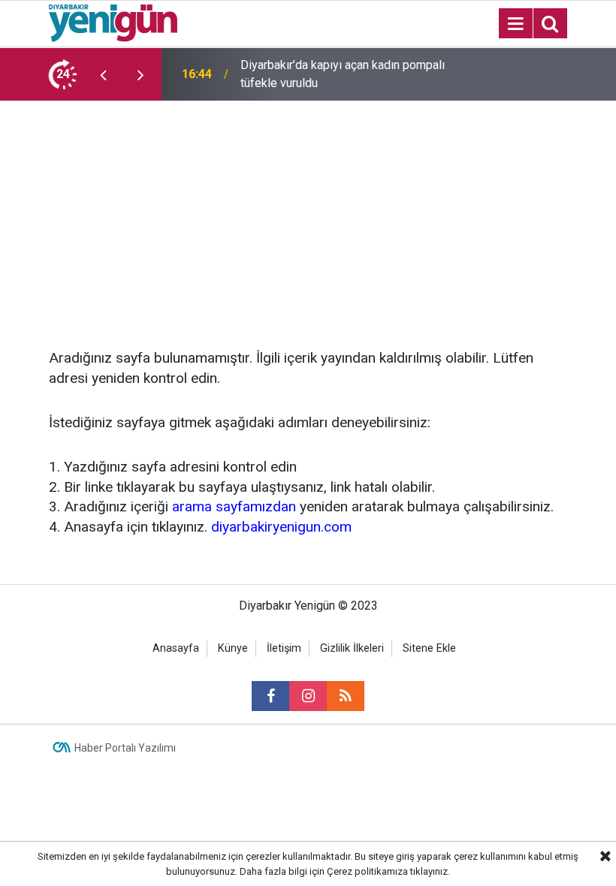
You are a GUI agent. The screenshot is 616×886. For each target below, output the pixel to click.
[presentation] (103, 74)
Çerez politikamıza (367, 871)
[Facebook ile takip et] (270, 696)
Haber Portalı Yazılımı (125, 748)
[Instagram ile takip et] (308, 696)
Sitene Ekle (429, 648)
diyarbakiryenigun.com (281, 526)
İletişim (284, 648)
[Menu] (515, 24)
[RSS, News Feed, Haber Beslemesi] (345, 696)
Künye (233, 648)
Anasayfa (175, 648)
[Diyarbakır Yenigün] (113, 22)
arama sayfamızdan (234, 506)
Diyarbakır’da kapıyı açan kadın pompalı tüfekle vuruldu (342, 74)
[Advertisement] (308, 213)
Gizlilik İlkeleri (352, 648)
